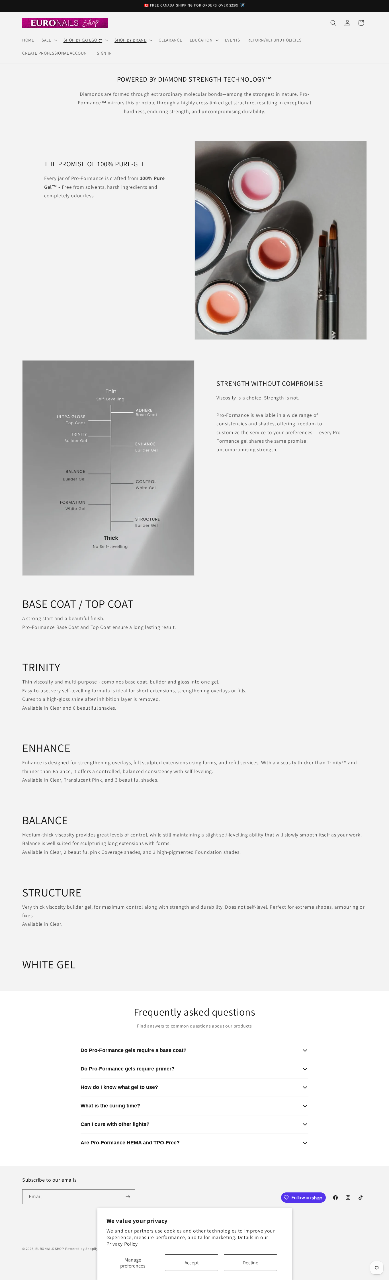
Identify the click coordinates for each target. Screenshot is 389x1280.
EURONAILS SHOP (49, 1248)
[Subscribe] (128, 1196)
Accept (192, 1262)
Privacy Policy (122, 1243)
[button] (49, 40)
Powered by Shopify (81, 1248)
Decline (250, 1262)
